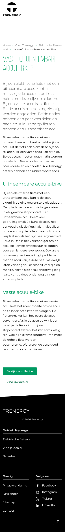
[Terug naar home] (12, 9)
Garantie (9, 456)
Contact (8, 510)
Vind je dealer (12, 448)
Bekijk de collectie (19, 371)
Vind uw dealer (17, 382)
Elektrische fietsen (16, 439)
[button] (60, 9)
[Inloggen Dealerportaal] (57, 522)
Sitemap (9, 502)
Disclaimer (10, 494)
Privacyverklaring (15, 485)
